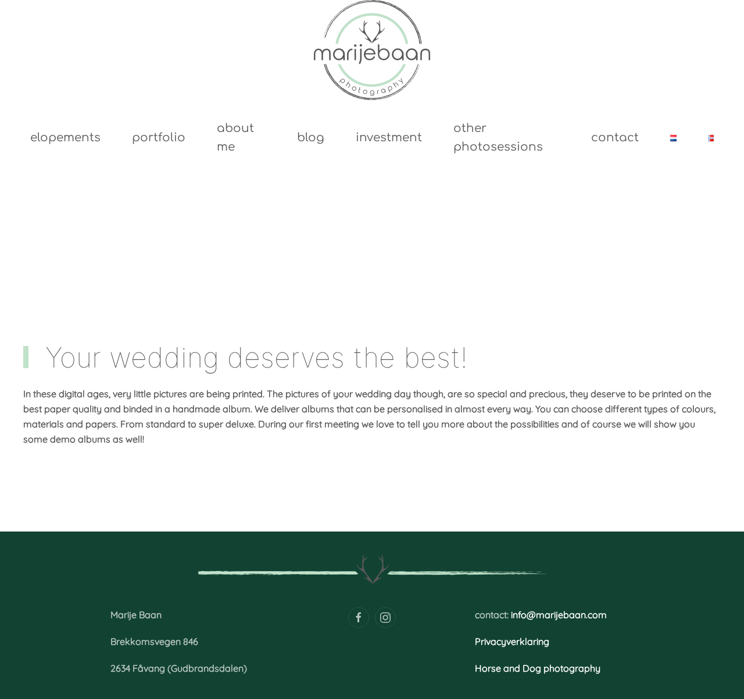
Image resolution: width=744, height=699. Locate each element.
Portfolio (158, 137)
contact (615, 137)
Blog (310, 137)
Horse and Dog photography (537, 668)
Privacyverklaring (512, 641)
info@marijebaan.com (559, 614)
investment (389, 137)
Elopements (65, 137)
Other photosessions (498, 138)
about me (235, 138)
